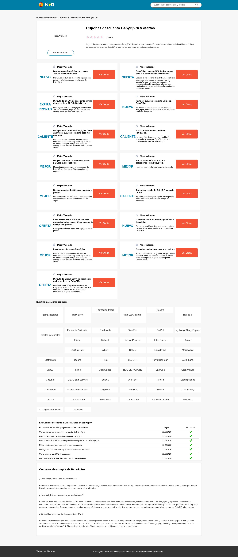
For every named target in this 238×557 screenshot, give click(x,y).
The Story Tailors (132, 314)
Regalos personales (50, 335)
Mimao (160, 389)
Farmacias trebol (105, 310)
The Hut (133, 389)
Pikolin (160, 379)
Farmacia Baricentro (77, 330)
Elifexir (77, 340)
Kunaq (188, 340)
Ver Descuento (60, 52)
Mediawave (188, 350)
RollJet (132, 350)
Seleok (105, 379)
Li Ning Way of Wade (50, 409)
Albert (105, 350)
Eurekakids (105, 330)
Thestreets (105, 399)
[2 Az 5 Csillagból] (89, 37)
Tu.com (50, 399)
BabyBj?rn (92, 17)
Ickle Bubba (160, 340)
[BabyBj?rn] (60, 25)
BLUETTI (132, 360)
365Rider (132, 379)
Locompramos (187, 379)
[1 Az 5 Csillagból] (88, 37)
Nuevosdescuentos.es (47, 17)
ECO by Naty (77, 350)
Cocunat (50, 379)
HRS (105, 360)
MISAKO (187, 399)
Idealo (78, 370)
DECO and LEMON (78, 379)
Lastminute (50, 360)
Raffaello (187, 314)
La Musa (160, 370)
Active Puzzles (132, 340)
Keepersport (132, 399)
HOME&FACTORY (132, 370)
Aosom (160, 310)
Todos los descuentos (70, 17)
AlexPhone (187, 360)
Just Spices (105, 370)
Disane (77, 360)
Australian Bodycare (77, 389)
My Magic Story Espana (187, 330)
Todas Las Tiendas (45, 551)
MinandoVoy (188, 389)
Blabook (105, 340)
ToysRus (132, 330)
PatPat (160, 330)
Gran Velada (187, 370)
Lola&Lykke (160, 350)
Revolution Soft (160, 360)
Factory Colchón (160, 399)
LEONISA (78, 409)
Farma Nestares (50, 314)
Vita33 (50, 370)
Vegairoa (105, 389)
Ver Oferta (104, 75)
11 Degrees (50, 389)
